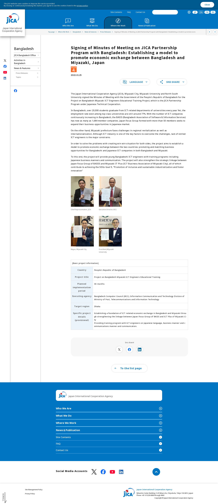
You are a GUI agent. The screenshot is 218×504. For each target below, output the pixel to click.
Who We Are (63, 408)
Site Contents (116, 12)
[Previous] (209, 32)
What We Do (64, 415)
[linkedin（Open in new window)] (5, 78)
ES (213, 12)
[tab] (189, 12)
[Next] (214, 32)
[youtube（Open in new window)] (5, 72)
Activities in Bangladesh (19, 62)
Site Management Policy (33, 490)
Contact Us (140, 12)
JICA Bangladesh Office (25, 55)
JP (195, 12)
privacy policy (82, 6)
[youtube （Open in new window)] (112, 472)
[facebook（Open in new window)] (5, 66)
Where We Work (66, 423)
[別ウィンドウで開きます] (119, 349)
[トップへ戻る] (156, 472)
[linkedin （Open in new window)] (121, 472)
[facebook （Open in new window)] (103, 471)
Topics (18, 77)
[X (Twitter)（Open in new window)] (5, 60)
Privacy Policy (30, 494)
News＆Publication (68, 430)
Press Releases (22, 73)
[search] (165, 12)
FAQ (129, 12)
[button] (135, 82)
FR (207, 12)
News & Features (22, 68)
